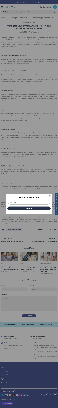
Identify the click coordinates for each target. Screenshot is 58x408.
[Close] (50, 196)
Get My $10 (29, 208)
